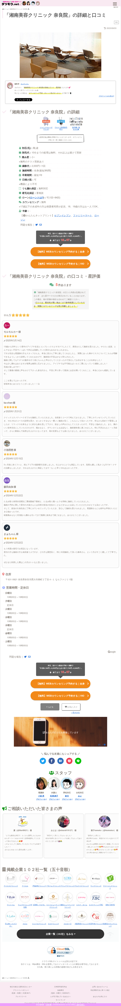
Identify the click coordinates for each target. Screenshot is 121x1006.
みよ (80, 795)
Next (97, 54)
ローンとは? (36, 197)
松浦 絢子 (54, 795)
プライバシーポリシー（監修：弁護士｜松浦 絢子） (21, 991)
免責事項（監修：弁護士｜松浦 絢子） (60, 991)
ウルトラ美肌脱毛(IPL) (61, 128)
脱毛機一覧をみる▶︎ (76, 128)
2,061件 (49, 1004)
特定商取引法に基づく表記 (100, 990)
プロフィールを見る (106, 96)
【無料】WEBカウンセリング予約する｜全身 (61, 251)
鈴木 (67, 795)
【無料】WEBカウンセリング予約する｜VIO (60, 263)
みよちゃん (25, 84)
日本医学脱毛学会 (60, 987)
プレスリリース (20, 996)
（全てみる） (80, 1004)
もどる (50, 707)
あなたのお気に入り (100, 996)
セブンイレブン (62, 215)
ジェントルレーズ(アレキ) (46, 128)
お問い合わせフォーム (100, 987)
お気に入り (72, 707)
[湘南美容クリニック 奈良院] (60, 761)
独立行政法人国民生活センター (21, 987)
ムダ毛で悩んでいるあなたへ (60, 996)
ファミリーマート (82, 215)
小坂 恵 (41, 795)
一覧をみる (75, 712)
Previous (23, 54)
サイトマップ (60, 1000)
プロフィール (41, 799)
